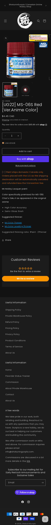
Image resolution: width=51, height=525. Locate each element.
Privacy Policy (12, 334)
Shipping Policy (13, 309)
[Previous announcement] (5, 6)
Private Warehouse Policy (18, 316)
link (28, 461)
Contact (9, 394)
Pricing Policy (12, 328)
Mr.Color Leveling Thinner (18, 226)
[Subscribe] (42, 482)
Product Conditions (15, 340)
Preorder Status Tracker (17, 376)
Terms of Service (14, 346)
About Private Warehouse (18, 388)
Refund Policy (12, 322)
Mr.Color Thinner (13, 222)
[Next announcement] (46, 6)
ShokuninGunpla (29, 524)
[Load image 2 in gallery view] (25, 90)
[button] (5, 21)
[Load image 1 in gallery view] (10, 90)
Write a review (25, 278)
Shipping (5, 120)
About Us (10, 352)
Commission (12, 382)
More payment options (26, 165)
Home (8, 370)
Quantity (6, 129)
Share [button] (8, 240)
